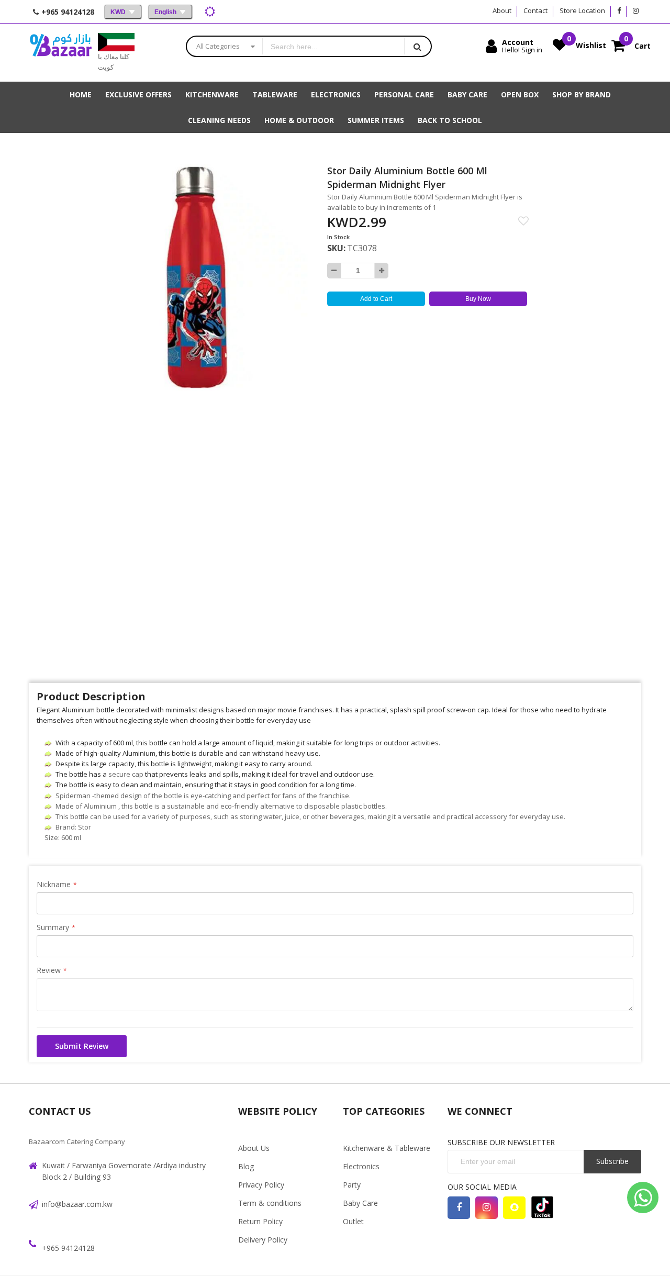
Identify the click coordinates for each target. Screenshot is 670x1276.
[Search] (417, 46)
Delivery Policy (262, 1240)
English (165, 12)
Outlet (353, 1221)
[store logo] (61, 52)
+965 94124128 (68, 1248)
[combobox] (333, 46)
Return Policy (260, 1221)
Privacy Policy (261, 1185)
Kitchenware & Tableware (386, 1148)
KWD (118, 12)
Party (352, 1185)
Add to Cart (376, 299)
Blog (246, 1166)
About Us (254, 1148)
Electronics (361, 1166)
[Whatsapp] (642, 1197)
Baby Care (360, 1203)
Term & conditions (270, 1203)
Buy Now (478, 299)
